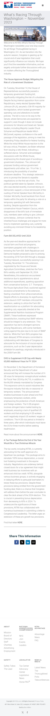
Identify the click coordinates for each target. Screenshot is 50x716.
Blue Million (27, 707)
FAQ (36, 640)
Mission (7, 632)
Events (22, 642)
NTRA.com (17, 701)
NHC (21, 636)
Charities (8, 645)
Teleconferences (42, 680)
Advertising (9, 648)
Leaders (22, 645)
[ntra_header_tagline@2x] (20, 2)
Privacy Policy (39, 701)
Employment (9, 651)
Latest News (40, 667)
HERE (39, 434)
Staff (6, 642)
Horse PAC (24, 682)
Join (21, 639)
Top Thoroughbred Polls (41, 673)
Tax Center (24, 666)
